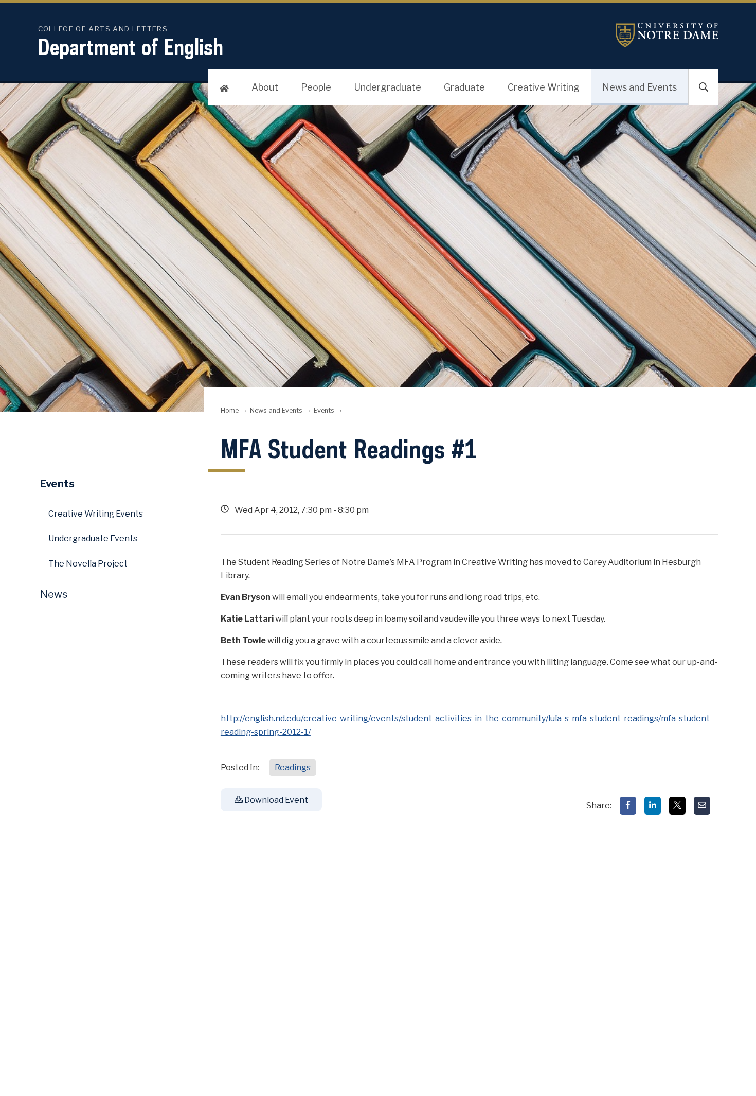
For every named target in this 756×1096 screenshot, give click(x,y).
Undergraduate (387, 87)
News (54, 594)
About (264, 87)
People (316, 87)
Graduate (464, 87)
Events (324, 410)
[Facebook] (628, 806)
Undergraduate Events (92, 538)
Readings (293, 767)
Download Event (275, 800)
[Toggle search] (703, 87)
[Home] (224, 87)
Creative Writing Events (95, 514)
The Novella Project (88, 564)
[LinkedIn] (652, 806)
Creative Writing (544, 87)
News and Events (639, 87)
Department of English (130, 46)
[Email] (702, 806)
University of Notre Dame (667, 35)
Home (230, 410)
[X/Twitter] (677, 806)
